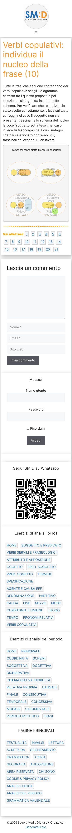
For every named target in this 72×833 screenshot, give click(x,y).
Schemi (39, 658)
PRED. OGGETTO (20, 574)
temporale (16, 702)
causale (49, 687)
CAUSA (12, 603)
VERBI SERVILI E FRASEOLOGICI (31, 552)
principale (30, 651)
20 (48, 249)
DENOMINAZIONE (20, 596)
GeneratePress (36, 827)
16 (15, 249)
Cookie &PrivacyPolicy (28, 779)
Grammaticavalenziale (28, 800)
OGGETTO (15, 567)
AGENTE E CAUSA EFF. (25, 589)
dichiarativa (18, 673)
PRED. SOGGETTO (41, 567)
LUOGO (54, 610)
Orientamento (43, 750)
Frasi (48, 716)
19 (39, 249)
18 (31, 249)
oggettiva (41, 666)
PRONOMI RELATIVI (38, 617)
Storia (40, 757)
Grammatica (18, 757)
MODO (56, 603)
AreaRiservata (20, 772)
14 (59, 242)
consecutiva (34, 694)
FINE (26, 603)
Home (12, 545)
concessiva (41, 702)
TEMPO (12, 617)
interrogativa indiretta (28, 680)
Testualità (17, 743)
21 (56, 249)
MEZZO (40, 603)
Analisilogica (20, 786)
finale (12, 694)
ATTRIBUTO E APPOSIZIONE (28, 560)
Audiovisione (41, 764)
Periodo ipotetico (23, 716)
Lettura (56, 743)
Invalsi (37, 743)
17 (23, 249)
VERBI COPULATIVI (21, 625)
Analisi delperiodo (24, 793)
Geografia (16, 764)
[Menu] (36, 31)
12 (42, 242)
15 (7, 249)
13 (51, 242)
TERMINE (45, 574)
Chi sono (47, 772)
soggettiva (17, 666)
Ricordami (37, 428)
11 (34, 242)
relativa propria (22, 687)
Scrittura (16, 750)
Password (36, 409)
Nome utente (36, 390)
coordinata (17, 658)
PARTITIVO (47, 596)
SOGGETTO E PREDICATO (41, 545)
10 (27, 242)
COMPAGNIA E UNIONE (25, 610)
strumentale (37, 709)
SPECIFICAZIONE (20, 581)
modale (13, 709)
